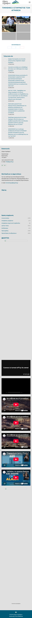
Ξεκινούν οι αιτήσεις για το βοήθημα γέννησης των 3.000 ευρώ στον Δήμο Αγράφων (18, 68)
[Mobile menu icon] (29, 2)
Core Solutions (19, 616)
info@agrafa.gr (10, 161)
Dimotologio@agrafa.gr (12, 182)
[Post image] (5, 59)
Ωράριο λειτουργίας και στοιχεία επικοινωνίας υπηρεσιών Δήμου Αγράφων (16, 60)
